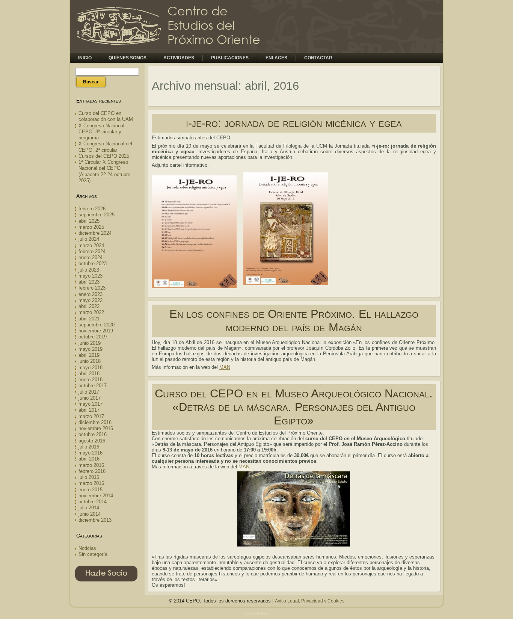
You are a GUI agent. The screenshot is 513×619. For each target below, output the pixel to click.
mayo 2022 (90, 300)
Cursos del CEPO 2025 (103, 156)
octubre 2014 (92, 501)
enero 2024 (90, 257)
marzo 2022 (91, 312)
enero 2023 (90, 294)
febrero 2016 (92, 471)
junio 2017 (89, 398)
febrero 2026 (92, 208)
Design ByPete (256, 613)
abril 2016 (89, 459)
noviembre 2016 (95, 428)
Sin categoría (92, 554)
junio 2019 (89, 343)
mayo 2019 (90, 349)
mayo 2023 (90, 276)
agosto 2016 (91, 441)
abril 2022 (89, 306)
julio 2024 (88, 239)
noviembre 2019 (95, 331)
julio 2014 (88, 507)
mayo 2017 (90, 404)
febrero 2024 (92, 251)
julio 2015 (88, 477)
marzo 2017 (91, 416)
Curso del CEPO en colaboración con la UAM (105, 116)
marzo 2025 (91, 227)
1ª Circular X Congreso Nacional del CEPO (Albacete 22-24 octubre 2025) (104, 171)
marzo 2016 (91, 465)
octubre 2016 (92, 434)
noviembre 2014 (95, 495)
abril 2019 (89, 355)
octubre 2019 (92, 337)
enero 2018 (90, 379)
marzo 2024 (91, 245)
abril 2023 (89, 282)
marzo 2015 (91, 483)
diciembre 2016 (95, 422)
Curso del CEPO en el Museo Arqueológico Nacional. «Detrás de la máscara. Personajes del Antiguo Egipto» (294, 407)
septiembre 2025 (96, 214)
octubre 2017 (92, 385)
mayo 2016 (90, 453)
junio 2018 (89, 361)
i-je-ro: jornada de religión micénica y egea (294, 123)
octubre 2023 (92, 263)
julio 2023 (88, 270)
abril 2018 (89, 373)
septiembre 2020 (96, 325)
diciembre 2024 (95, 233)
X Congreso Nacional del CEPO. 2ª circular (105, 146)
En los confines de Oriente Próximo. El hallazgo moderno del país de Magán (293, 320)
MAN (224, 367)
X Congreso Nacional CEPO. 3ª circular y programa (101, 132)
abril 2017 (89, 410)
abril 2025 (89, 221)
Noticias (87, 548)
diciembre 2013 (95, 520)
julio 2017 (88, 392)
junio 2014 (89, 514)
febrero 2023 (92, 288)
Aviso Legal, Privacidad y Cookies (309, 601)
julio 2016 (88, 447)
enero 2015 (90, 489)
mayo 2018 (90, 367)
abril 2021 (89, 319)
